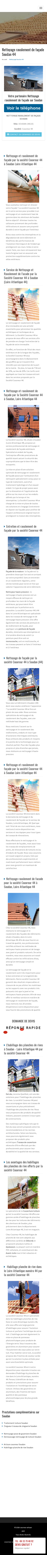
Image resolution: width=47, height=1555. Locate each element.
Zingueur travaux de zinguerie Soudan (20, 1426)
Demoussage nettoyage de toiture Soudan (22, 1436)
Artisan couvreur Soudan (14, 1444)
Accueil (4, 59)
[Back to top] (40, 1548)
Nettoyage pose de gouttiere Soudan (20, 1433)
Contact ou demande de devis (24, 134)
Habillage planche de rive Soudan (18, 1447)
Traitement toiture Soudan (16, 1423)
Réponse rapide (23, 1027)
